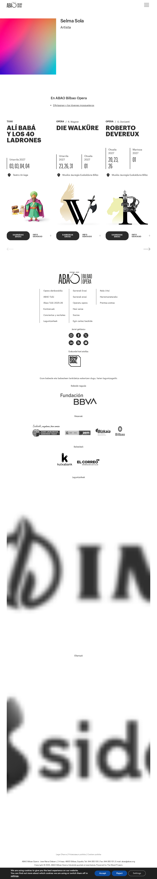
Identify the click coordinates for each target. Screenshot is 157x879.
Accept (102, 873)
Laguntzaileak (50, 321)
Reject (119, 873)
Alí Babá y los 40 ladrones (24, 134)
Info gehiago (37, 235)
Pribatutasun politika (77, 854)
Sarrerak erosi (80, 296)
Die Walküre (77, 127)
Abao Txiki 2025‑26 (53, 302)
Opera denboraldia (53, 290)
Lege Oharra (61, 854)
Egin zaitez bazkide (82, 321)
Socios (76, 315)
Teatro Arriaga (20, 174)
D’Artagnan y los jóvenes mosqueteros (73, 105)
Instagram (71, 335)
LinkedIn (71, 342)
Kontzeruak (49, 309)
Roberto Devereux (122, 130)
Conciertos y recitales (54, 315)
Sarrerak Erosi (80, 290)
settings (15, 876)
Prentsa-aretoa (107, 302)
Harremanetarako (108, 296)
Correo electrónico (85, 342)
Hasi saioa (78, 309)
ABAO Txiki (48, 296)
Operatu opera (80, 302)
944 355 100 (93, 861)
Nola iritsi (105, 290)
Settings (137, 873)
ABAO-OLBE (16, 5)
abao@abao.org (128, 861)
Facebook (78, 335)
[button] (147, 249)
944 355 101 (109, 861)
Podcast (78, 342)
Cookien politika (94, 854)
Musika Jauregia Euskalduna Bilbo (80, 174)
